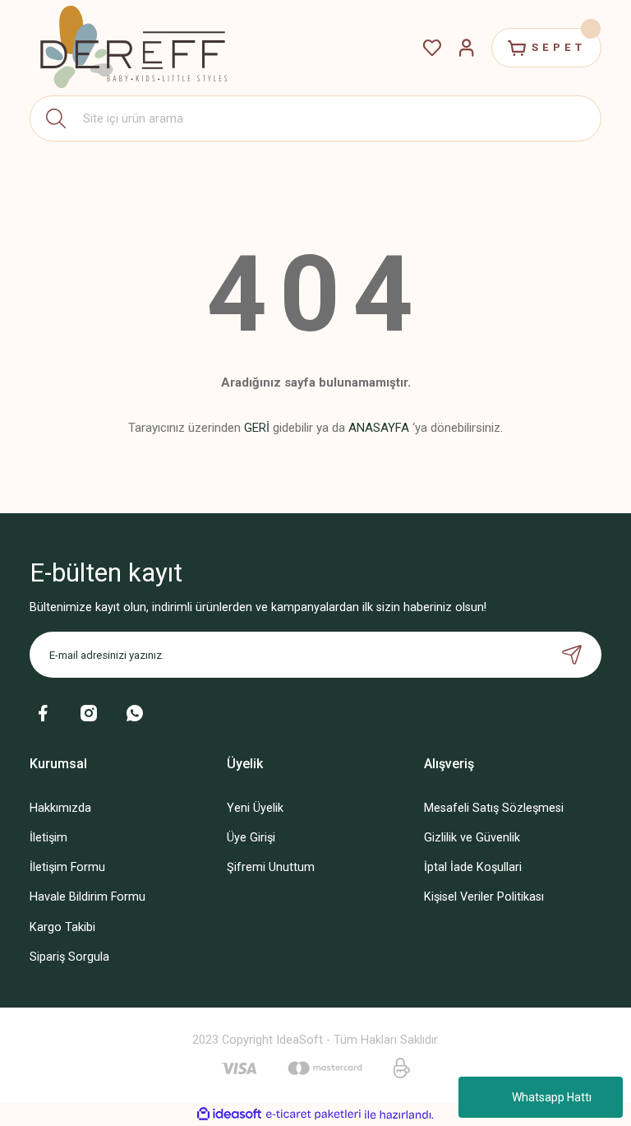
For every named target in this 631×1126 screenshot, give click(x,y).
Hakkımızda (60, 808)
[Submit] (571, 655)
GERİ (256, 427)
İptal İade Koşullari (473, 867)
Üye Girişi (251, 838)
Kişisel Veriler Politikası (484, 897)
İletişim (48, 838)
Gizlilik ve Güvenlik (472, 838)
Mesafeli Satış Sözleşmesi (494, 808)
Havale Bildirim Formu (87, 897)
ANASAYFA (378, 427)
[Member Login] (467, 47)
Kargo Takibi (62, 927)
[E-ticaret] (313, 1115)
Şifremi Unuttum (271, 867)
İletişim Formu (67, 867)
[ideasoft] (229, 1114)
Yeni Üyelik (255, 808)
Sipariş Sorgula (69, 957)
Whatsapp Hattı (552, 1097)
